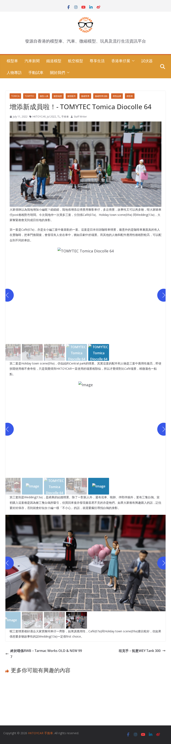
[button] (132, 61)
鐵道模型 (53, 60)
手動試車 (35, 72)
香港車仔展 (120, 60)
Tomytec (29, 96)
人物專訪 (14, 72)
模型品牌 (117, 96)
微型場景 (58, 96)
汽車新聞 (32, 60)
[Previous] (7, 295)
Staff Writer (80, 116)
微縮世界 (85, 96)
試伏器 (147, 60)
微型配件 (71, 96)
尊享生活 (97, 60)
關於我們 (57, 72)
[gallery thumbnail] (32, 352)
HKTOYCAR (39, 116)
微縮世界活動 (101, 96)
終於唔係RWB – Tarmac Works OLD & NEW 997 (46, 653)
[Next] (163, 295)
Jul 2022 (51, 116)
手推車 (65, 116)
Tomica (15, 96)
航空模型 (75, 60)
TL (58, 116)
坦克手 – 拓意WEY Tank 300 (140, 650)
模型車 (12, 60)
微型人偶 (44, 96)
